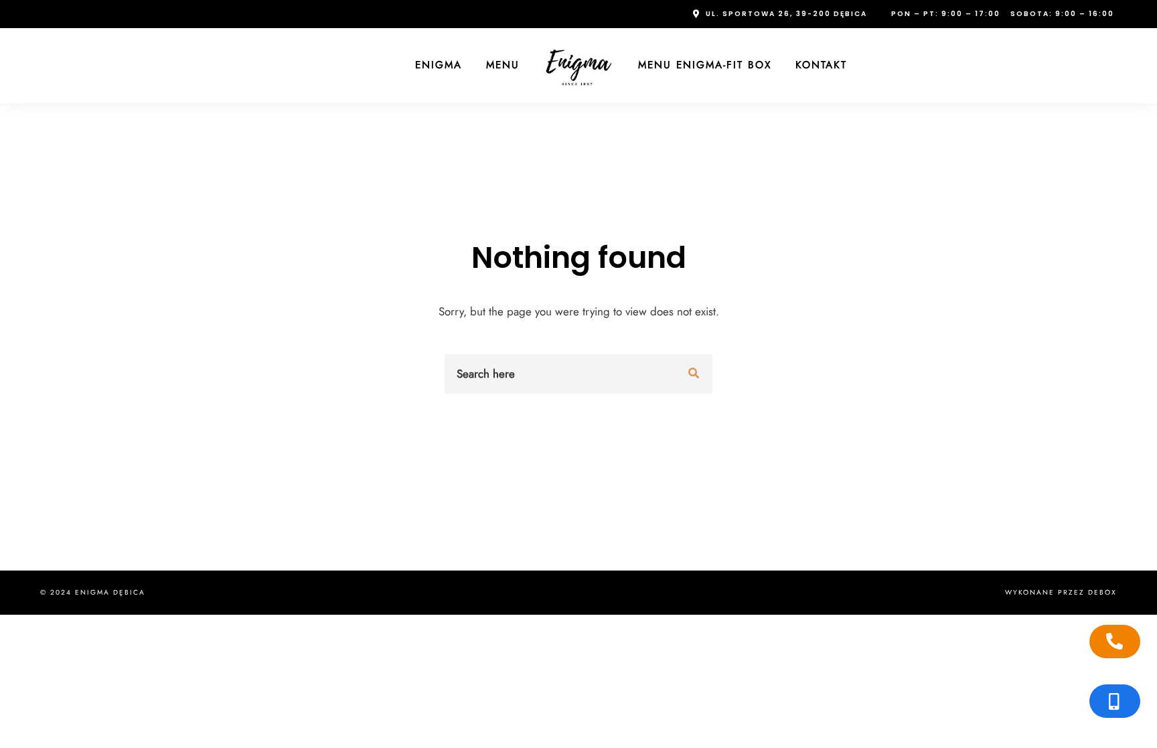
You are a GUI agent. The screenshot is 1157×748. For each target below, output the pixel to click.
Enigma (438, 65)
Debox (1102, 592)
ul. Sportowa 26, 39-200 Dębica (786, 14)
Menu (503, 65)
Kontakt (821, 65)
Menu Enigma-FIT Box (704, 65)
